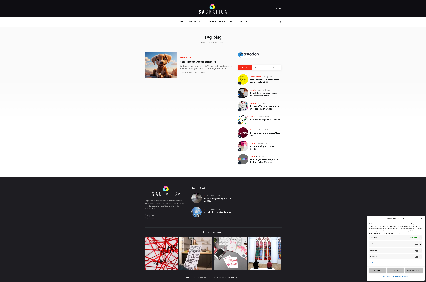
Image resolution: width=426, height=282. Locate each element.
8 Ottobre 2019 (263, 130)
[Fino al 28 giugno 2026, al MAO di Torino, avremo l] (161, 253)
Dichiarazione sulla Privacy (399, 276)
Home (203, 43)
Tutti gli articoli (212, 43)
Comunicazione (255, 77)
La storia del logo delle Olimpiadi (265, 120)
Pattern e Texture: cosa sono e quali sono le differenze (264, 107)
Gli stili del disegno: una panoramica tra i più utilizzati (264, 94)
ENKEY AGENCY (234, 277)
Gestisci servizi (374, 263)
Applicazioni (185, 57)
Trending (245, 68)
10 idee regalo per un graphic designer (263, 147)
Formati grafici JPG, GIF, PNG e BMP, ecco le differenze (264, 161)
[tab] (245, 67)
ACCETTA (377, 270)
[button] (421, 219)
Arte (205, 195)
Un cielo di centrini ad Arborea (217, 212)
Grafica (252, 117)
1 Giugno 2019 (262, 156)
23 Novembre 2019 (264, 90)
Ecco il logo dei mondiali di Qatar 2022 (265, 134)
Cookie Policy (386, 276)
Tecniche (253, 90)
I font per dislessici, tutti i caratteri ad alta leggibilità (264, 81)
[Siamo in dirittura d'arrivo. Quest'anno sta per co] (230, 253)
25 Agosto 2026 (214, 195)
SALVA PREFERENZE (414, 270)
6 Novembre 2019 (264, 117)
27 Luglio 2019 (268, 77)
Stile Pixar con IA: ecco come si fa (198, 61)
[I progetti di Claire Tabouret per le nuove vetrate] (264, 253)
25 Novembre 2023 (186, 72)
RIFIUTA (395, 270)
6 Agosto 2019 (263, 103)
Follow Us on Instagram (214, 232)
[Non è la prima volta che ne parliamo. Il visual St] (195, 253)
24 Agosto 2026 (214, 209)
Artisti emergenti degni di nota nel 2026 (218, 200)
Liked (274, 68)
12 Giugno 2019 (263, 143)
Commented (259, 68)
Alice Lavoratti (200, 72)
